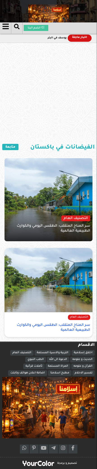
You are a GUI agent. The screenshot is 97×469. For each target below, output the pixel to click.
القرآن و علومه (83, 366)
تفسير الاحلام (83, 373)
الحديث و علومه (82, 359)
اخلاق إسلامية (83, 352)
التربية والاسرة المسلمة (52, 352)
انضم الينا (34, 28)
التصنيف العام (21, 352)
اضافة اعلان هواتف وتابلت (27, 373)
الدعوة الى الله (58, 359)
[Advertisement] (48, 93)
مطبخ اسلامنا (59, 373)
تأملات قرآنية (33, 366)
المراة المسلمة (58, 366)
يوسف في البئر (57, 38)
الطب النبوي (36, 359)
